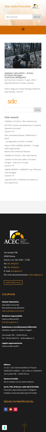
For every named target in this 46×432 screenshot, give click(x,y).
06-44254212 (13, 267)
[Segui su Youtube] (11, 409)
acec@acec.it (16, 271)
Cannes (30, 83)
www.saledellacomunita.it (13, 310)
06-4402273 (12, 263)
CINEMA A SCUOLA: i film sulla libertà (21, 155)
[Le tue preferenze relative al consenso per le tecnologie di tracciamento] (4, 427)
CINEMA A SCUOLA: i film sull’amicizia (21, 121)
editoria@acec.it (35, 274)
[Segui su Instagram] (15, 409)
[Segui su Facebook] (6, 409)
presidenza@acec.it (10, 322)
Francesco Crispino (15, 80)
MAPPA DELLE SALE (13, 282)
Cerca (37, 110)
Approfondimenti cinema (15, 83)
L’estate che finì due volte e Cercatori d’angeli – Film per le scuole (20, 162)
